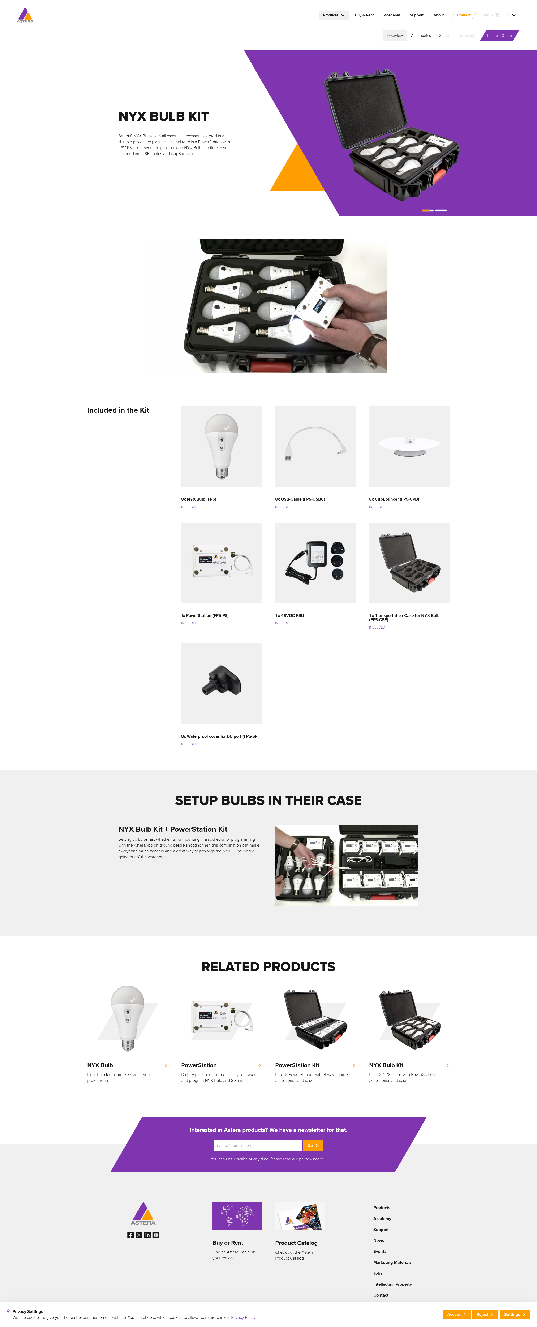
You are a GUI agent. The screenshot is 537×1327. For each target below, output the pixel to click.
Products (381, 1208)
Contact (380, 1295)
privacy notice (311, 1159)
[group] (128, 1034)
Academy (382, 1218)
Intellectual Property (392, 1284)
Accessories (421, 35)
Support (381, 1229)
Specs (444, 35)
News (378, 1240)
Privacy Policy (243, 1317)
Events (379, 1251)
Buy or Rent (227, 1242)
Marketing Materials (392, 1262)
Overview (395, 35)
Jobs (377, 1273)
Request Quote (499, 35)
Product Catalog (296, 1243)
